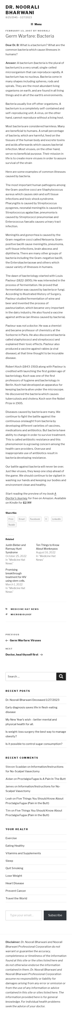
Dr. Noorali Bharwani (23, 9)
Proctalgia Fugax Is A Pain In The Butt (42, 779)
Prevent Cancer (16, 891)
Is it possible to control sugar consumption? (34, 744)
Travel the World (16, 898)
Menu (38, 24)
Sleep (9, 861)
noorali (44, 30)
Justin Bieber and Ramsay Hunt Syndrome (16, 548)
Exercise (11, 838)
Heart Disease (15, 883)
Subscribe (55, 915)
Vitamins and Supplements (23, 853)
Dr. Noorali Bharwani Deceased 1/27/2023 (32, 700)
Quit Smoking (14, 868)
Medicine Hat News (25, 609)
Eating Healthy (15, 845)
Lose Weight (14, 875)
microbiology (21, 614)
